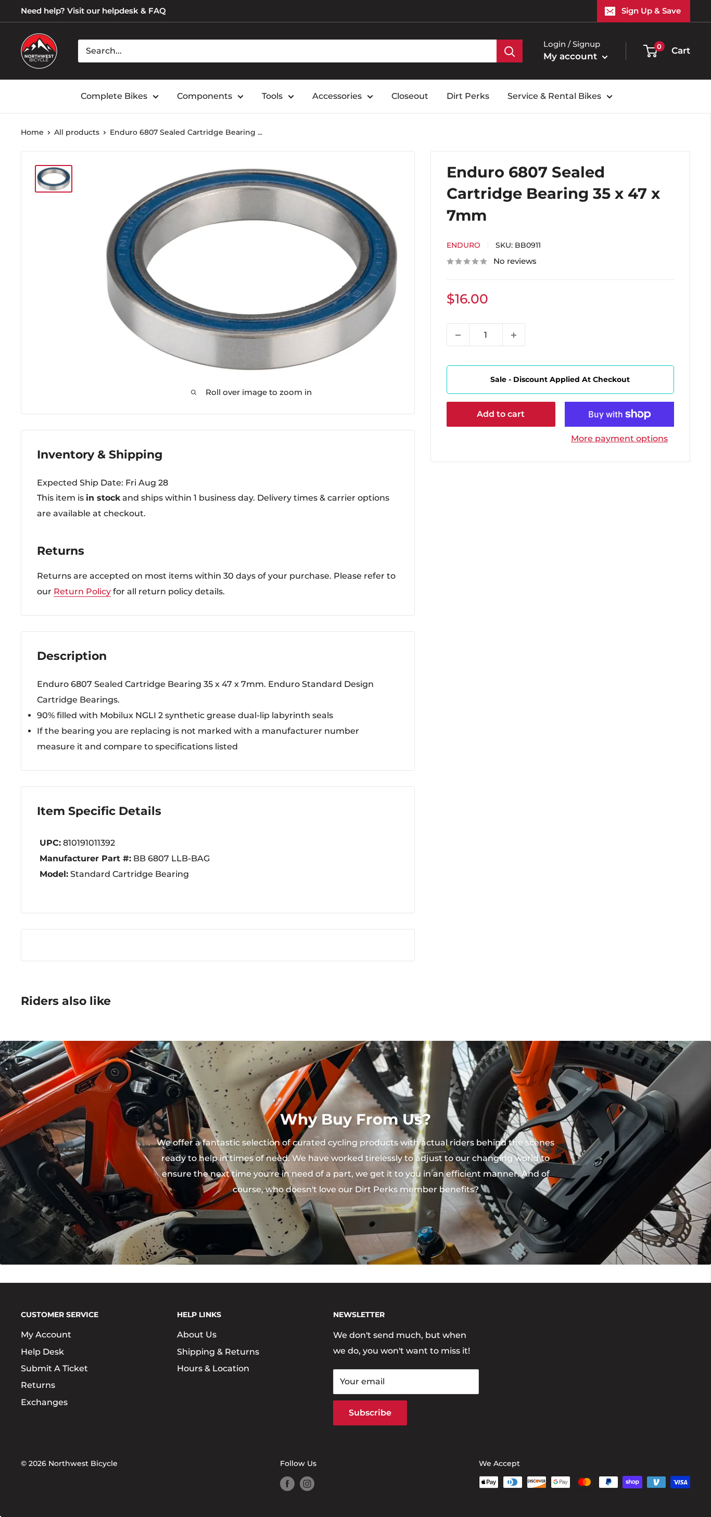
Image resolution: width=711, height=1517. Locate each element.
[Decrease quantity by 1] (458, 335)
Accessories (337, 96)
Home (32, 132)
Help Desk (42, 1352)
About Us (197, 1335)
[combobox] (287, 51)
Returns (38, 1385)
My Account (46, 1335)
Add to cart (501, 414)
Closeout (409, 96)
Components (204, 96)
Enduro (463, 245)
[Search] (510, 51)
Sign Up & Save (651, 11)
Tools (272, 96)
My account (571, 56)
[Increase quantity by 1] (514, 335)
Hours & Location (213, 1368)
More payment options (619, 438)
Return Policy (82, 591)
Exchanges (44, 1402)
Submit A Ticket (54, 1368)
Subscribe (370, 1413)
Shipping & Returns (218, 1352)
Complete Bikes (114, 96)
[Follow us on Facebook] (287, 1483)
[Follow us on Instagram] (307, 1483)
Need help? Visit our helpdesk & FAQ (93, 11)
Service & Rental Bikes (554, 96)
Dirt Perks (468, 96)
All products (76, 132)
